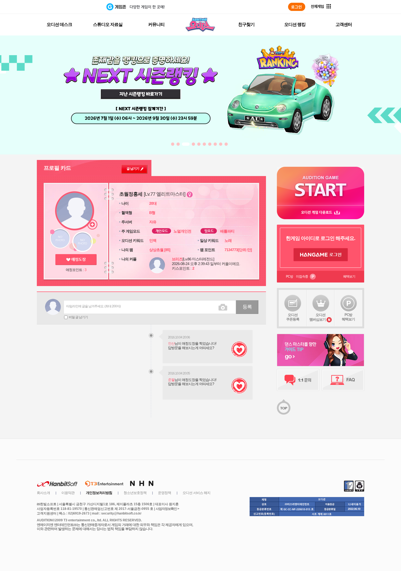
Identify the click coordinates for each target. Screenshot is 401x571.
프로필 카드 (57, 168)
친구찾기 (246, 24)
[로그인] (296, 7)
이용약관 (67, 493)
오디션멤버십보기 (317, 317)
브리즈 (177, 259)
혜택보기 (349, 276)
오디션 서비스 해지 (196, 493)
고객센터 (344, 24)
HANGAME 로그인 (321, 254)
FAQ (343, 380)
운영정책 (164, 493)
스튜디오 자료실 (107, 24)
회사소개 (43, 493)
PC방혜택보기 (348, 317)
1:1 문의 (298, 380)
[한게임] (84, 7)
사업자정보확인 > (167, 509)
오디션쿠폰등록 (292, 317)
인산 (171, 343)
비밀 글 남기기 (78, 317)
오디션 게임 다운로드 (320, 212)
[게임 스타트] (320, 186)
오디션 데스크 (59, 24)
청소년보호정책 (135, 493)
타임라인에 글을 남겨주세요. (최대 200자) (93, 306)
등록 (247, 307)
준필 (171, 380)
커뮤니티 (156, 24)
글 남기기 (133, 169)
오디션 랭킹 (295, 24)
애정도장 (76, 259)
